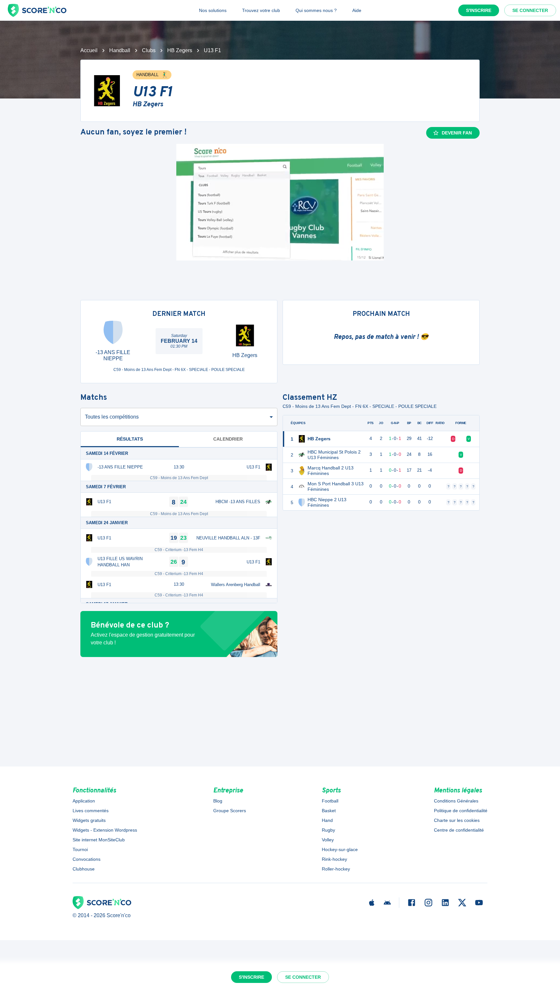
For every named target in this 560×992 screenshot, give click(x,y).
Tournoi (80, 849)
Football (330, 800)
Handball (119, 50)
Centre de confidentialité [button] (459, 830)
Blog (217, 800)
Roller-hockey (336, 868)
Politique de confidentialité (460, 810)
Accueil (89, 50)
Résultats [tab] (130, 439)
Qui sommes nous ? (316, 10)
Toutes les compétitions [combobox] (112, 417)
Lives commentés (91, 810)
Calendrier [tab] (228, 439)
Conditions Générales (456, 800)
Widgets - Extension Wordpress (105, 830)
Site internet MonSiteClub (99, 839)
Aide (356, 10)
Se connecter (530, 10)
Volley (328, 839)
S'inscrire (478, 10)
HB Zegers (179, 50)
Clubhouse (84, 868)
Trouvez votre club (261, 10)
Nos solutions (213, 10)
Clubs (149, 50)
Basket (329, 810)
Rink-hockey (334, 859)
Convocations (86, 859)
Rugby (328, 830)
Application (84, 800)
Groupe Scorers (229, 810)
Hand (327, 820)
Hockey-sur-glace (340, 849)
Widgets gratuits (89, 820)
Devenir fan (457, 132)
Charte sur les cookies (457, 820)
